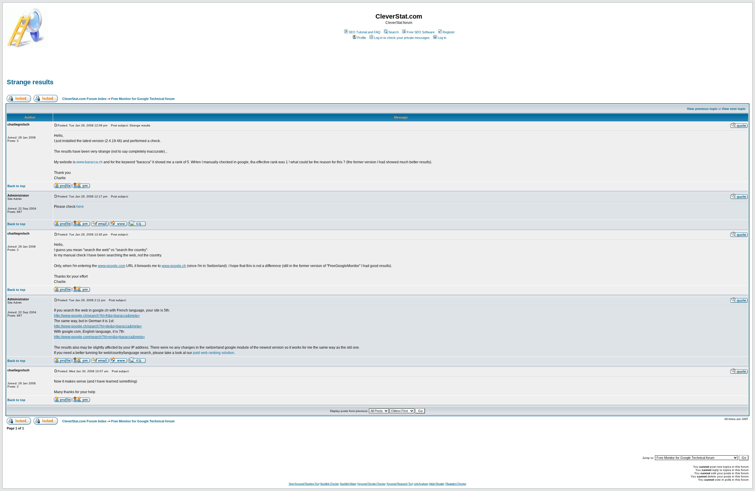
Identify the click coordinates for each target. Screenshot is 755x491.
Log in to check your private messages (402, 37)
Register (449, 32)
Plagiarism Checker (455, 483)
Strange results (30, 82)
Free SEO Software (421, 32)
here (80, 207)
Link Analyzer (421, 483)
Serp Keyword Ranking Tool (304, 483)
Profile (361, 37)
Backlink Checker (329, 483)
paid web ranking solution (213, 353)
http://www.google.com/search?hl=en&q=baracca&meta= (99, 337)
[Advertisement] (75, 68)
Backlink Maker (348, 483)
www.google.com (111, 266)
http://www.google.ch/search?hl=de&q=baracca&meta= (98, 326)
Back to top (16, 186)
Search (393, 32)
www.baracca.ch (89, 162)
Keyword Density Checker (371, 483)
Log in (442, 37)
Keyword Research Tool (400, 483)
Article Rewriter (436, 483)
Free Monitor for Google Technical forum (143, 98)
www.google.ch (174, 266)
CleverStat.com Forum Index (84, 98)
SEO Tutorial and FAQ (364, 32)
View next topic (734, 109)
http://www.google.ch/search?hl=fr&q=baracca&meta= (97, 316)
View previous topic (702, 109)
